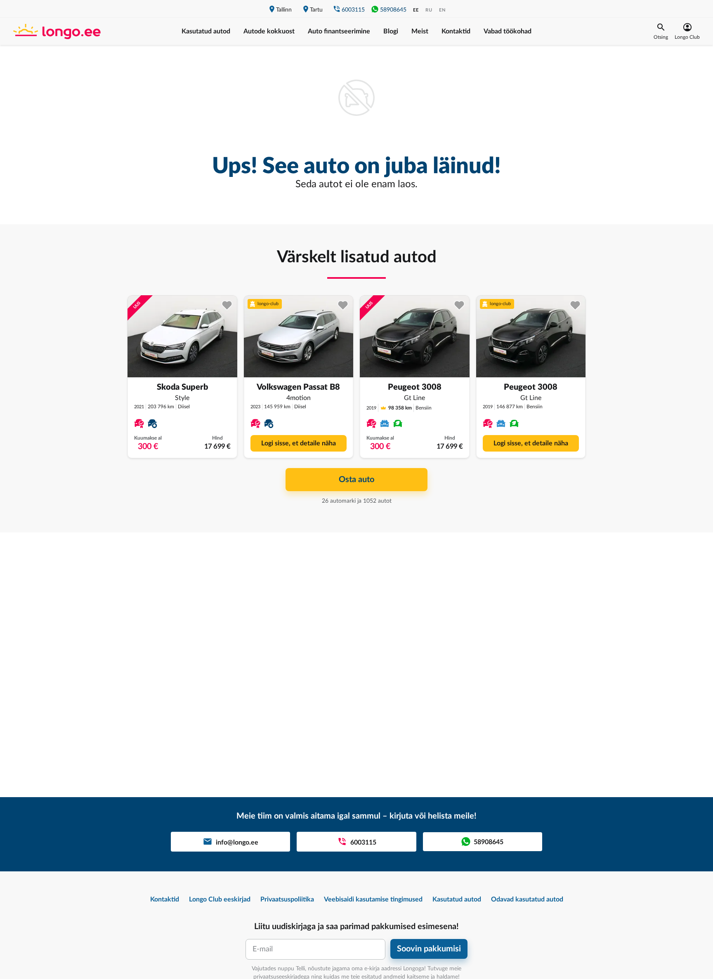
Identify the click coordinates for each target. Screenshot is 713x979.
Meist (419, 31)
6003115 (353, 10)
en (442, 10)
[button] (661, 31)
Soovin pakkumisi (429, 949)
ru (428, 10)
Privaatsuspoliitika (287, 899)
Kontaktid (455, 31)
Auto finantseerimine (339, 31)
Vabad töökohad (507, 31)
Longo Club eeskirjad (219, 899)
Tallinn (284, 10)
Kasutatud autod (206, 31)
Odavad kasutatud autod (527, 899)
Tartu (316, 10)
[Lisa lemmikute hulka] (227, 305)
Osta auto (356, 479)
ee (416, 10)
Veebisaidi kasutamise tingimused (373, 899)
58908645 (393, 10)
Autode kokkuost (269, 31)
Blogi (390, 31)
